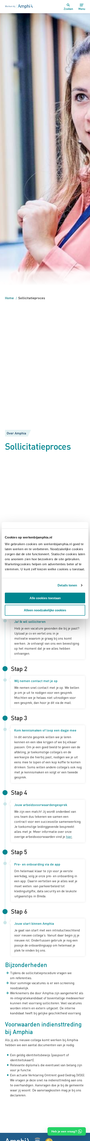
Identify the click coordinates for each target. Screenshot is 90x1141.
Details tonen (67, 585)
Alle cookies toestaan (45, 598)
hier (68, 837)
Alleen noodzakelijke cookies (45, 610)
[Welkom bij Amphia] (19, 6)
